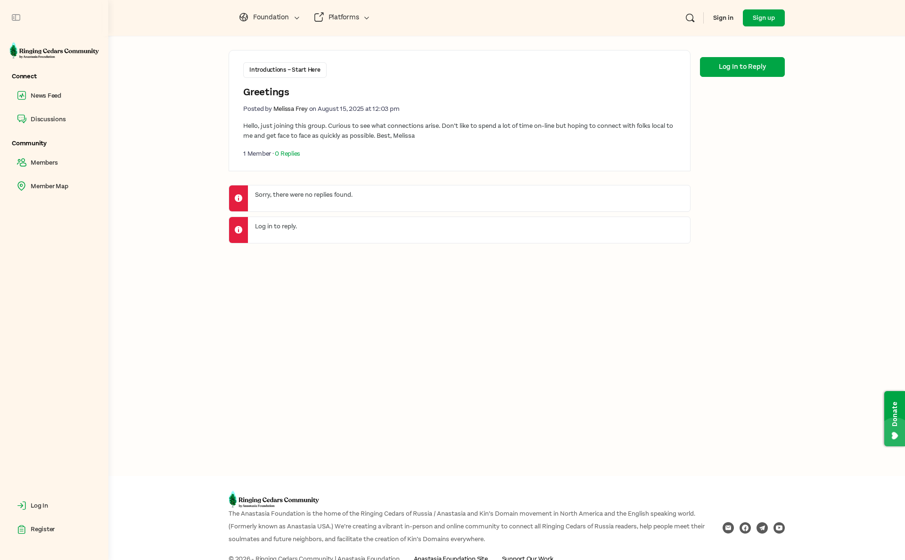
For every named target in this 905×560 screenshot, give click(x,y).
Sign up (764, 18)
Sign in (723, 18)
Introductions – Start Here (285, 70)
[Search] (690, 18)
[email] (728, 528)
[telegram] (762, 528)
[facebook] (745, 528)
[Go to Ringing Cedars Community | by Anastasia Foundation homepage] (54, 49)
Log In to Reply (742, 66)
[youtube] (779, 528)
